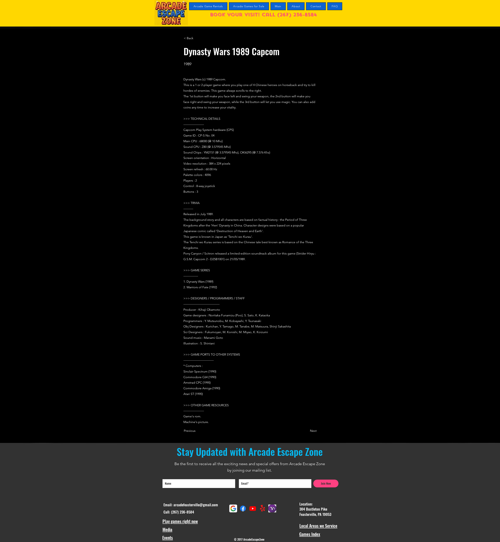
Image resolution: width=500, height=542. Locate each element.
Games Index (309, 534)
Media (167, 529)
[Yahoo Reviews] (272, 508)
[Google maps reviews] (233, 508)
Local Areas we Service (318, 525)
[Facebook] (243, 508)
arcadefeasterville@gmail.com (195, 504)
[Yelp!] (262, 508)
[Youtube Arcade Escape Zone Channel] (253, 508)
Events (167, 537)
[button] (197, 38)
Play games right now (180, 521)
